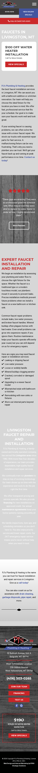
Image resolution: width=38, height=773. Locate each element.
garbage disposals (11, 597)
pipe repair (26, 597)
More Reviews (19, 225)
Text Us (19, 700)
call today (23, 582)
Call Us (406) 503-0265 (20, 22)
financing (7, 502)
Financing (19, 693)
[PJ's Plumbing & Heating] (9, 4)
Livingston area (23, 455)
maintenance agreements (14, 509)
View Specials (16, 64)
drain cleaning (26, 594)
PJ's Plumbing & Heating (13, 86)
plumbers (28, 475)
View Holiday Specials (28, 13)
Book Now (9, 12)
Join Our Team (19, 686)
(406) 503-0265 (19, 678)
